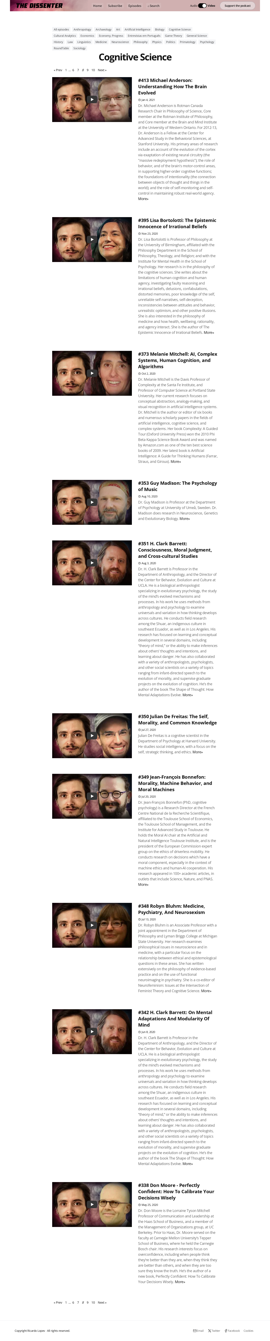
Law (70, 42)
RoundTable (61, 48)
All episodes (61, 29)
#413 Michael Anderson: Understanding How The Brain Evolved (172, 86)
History (58, 42)
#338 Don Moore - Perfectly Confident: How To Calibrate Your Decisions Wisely (176, 1191)
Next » (102, 70)
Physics (157, 42)
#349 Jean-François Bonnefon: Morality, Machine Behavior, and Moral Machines (175, 783)
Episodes (134, 6)
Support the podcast (238, 6)
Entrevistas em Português (144, 36)
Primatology (187, 42)
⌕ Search (154, 6)
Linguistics (84, 42)
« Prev (58, 70)
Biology (159, 29)
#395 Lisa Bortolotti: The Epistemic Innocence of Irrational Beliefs (177, 223)
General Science (197, 36)
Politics (170, 42)
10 (93, 70)
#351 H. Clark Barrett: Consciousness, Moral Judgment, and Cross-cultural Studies (175, 549)
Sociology (79, 48)
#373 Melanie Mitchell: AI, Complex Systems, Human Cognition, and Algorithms (177, 360)
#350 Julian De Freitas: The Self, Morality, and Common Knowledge (177, 719)
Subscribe (115, 6)
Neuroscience (120, 42)
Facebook (234, 1331)
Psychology (207, 42)
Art (118, 29)
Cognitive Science (180, 29)
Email (200, 1331)
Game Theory (173, 36)
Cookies (248, 1331)
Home (97, 6)
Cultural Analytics (65, 36)
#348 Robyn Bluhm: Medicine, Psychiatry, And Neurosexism (171, 909)
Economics (87, 36)
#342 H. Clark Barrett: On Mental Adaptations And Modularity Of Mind (175, 1018)
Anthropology (82, 29)
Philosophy (141, 42)
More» (143, 198)
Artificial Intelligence (137, 29)
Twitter (216, 1331)
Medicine (101, 42)
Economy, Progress (111, 36)
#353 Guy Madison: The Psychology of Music (177, 486)
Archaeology (103, 29)
